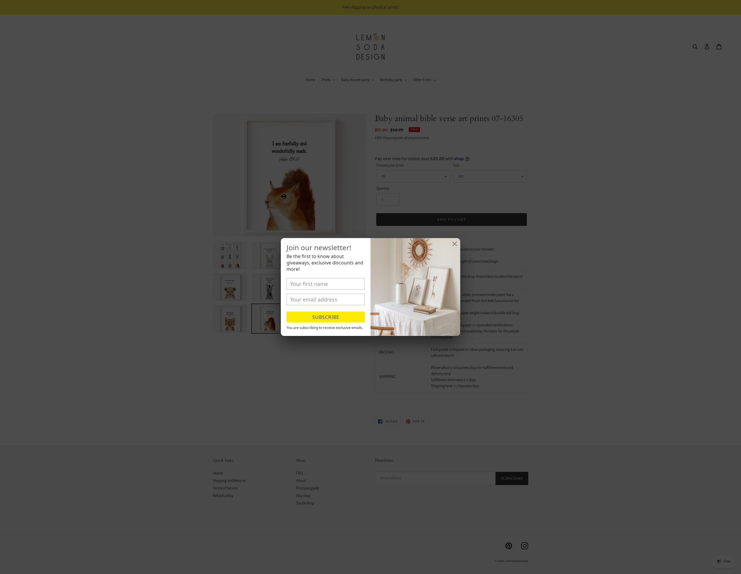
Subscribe (325, 317)
